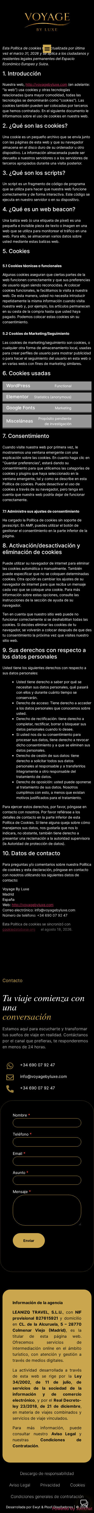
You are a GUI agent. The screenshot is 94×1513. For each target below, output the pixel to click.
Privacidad (50, 1484)
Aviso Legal (19, 1484)
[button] (47, 49)
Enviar (28, 1240)
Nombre (21, 1115)
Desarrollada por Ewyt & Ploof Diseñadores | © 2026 (47, 1507)
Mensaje (22, 1192)
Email (19, 1154)
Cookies (77, 1484)
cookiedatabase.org (19, 929)
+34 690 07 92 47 (37, 1064)
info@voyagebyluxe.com (43, 1076)
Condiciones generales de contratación (47, 1496)
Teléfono (22, 1134)
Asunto (20, 1173)
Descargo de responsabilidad (47, 1473)
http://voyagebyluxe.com (46, 84)
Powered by (72, 1508)
